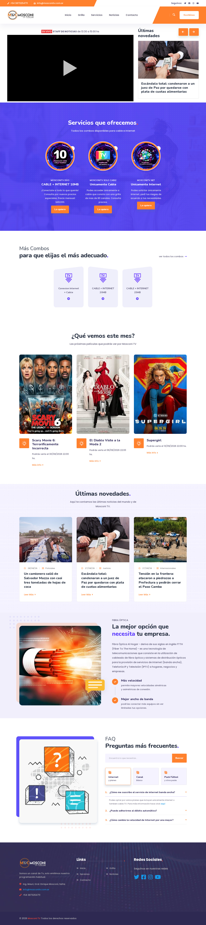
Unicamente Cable (103, 184)
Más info (36, 464)
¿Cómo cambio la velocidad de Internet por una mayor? (139, 820)
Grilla (81, 15)
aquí (163, 803)
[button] (183, 32)
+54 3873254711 (19, 3)
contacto (132, 15)
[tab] (118, 776)
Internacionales (168, 568)
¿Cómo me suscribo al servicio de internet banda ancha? (140, 792)
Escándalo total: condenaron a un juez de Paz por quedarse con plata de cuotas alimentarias (102, 580)
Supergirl (154, 440)
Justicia (107, 568)
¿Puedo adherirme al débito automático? (131, 810)
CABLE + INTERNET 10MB (60, 184)
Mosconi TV (34, 918)
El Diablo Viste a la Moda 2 (104, 442)
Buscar (179, 758)
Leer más (29, 594)
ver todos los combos (171, 256)
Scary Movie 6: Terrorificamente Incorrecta (45, 444)
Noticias (114, 15)
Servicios (96, 15)
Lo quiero (60, 209)
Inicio (68, 15)
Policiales (50, 568)
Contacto (85, 880)
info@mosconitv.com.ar (36, 889)
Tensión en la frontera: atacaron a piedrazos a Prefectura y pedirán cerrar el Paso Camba (160, 580)
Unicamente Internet (146, 184)
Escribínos (189, 15)
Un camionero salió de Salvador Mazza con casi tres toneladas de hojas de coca (44, 580)
